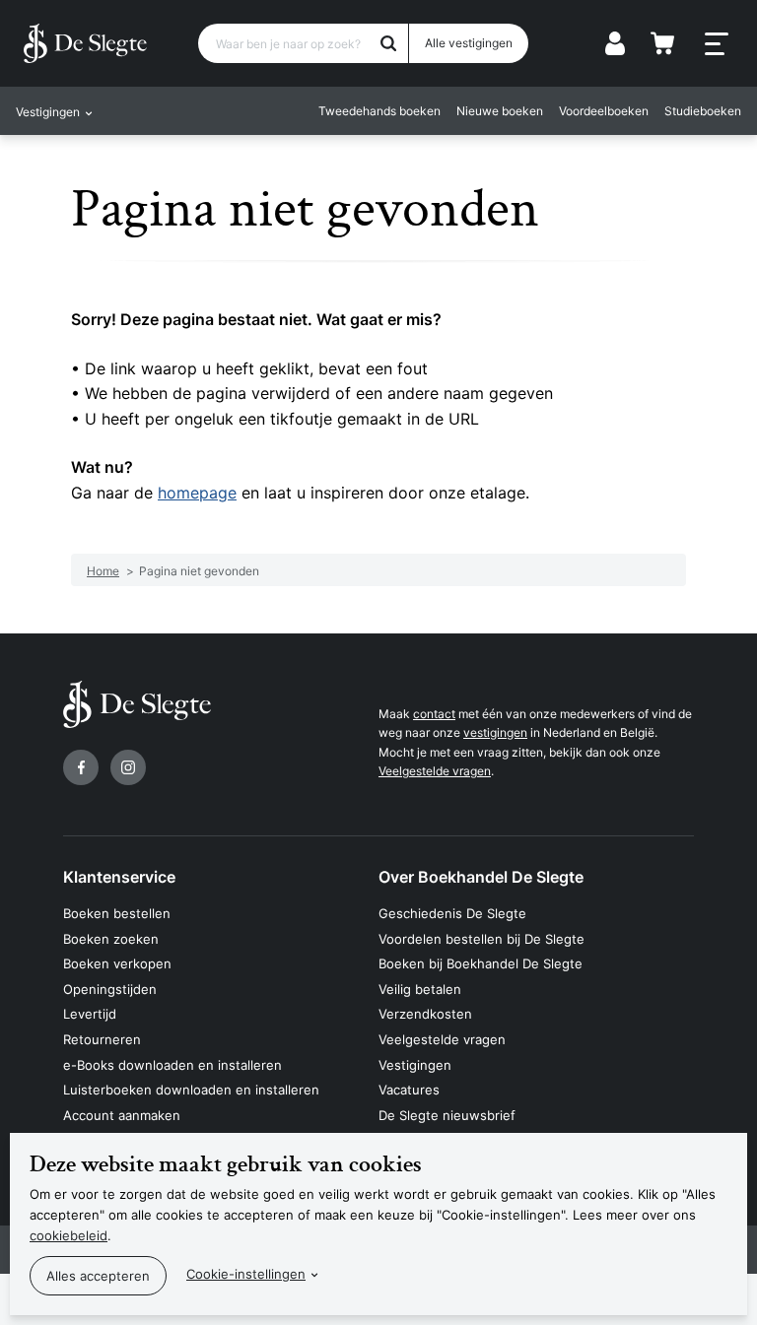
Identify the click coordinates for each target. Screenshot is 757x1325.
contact (434, 713)
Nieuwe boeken (499, 110)
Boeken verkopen (117, 963)
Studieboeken (702, 110)
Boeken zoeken (111, 939)
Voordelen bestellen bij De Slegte (481, 939)
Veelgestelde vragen (434, 770)
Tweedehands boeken (379, 110)
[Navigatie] (716, 44)
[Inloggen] (615, 43)
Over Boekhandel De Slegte (481, 877)
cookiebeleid (68, 1235)
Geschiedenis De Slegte (452, 913)
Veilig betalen (419, 989)
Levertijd (89, 1014)
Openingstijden (110, 989)
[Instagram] (128, 767)
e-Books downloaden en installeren (172, 1065)
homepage (197, 492)
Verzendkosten (425, 1014)
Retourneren (102, 1039)
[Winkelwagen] (662, 43)
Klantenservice (119, 877)
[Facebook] (80, 767)
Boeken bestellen (117, 913)
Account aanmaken (121, 1115)
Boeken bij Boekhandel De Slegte (480, 963)
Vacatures (409, 1089)
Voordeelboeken (604, 110)
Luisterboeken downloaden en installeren (191, 1089)
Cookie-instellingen (246, 1274)
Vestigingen (414, 1065)
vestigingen (495, 732)
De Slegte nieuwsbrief (447, 1115)
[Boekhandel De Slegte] (85, 43)
